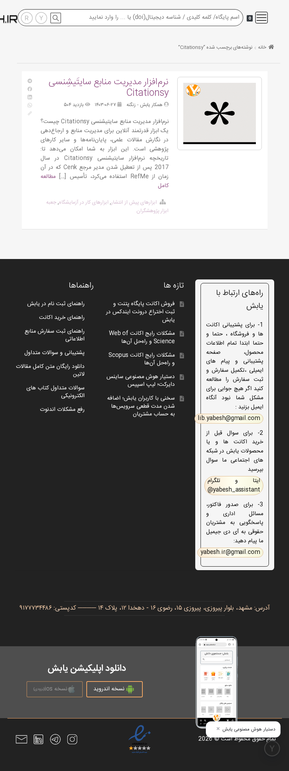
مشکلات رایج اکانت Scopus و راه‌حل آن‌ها (142, 359)
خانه (262, 47)
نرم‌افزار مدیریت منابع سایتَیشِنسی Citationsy (109, 88)
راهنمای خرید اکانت (62, 317)
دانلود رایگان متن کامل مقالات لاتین (50, 371)
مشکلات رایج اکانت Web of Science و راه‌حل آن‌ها (142, 337)
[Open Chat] (272, 748)
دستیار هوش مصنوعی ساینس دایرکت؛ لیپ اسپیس (140, 381)
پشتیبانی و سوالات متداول (54, 353)
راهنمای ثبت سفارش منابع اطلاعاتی (55, 335)
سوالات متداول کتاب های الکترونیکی (55, 392)
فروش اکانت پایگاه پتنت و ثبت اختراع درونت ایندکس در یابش (140, 312)
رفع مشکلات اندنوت (62, 409)
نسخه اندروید (108, 689)
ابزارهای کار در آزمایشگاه (84, 202)
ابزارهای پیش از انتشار (134, 202)
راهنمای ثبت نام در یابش (56, 304)
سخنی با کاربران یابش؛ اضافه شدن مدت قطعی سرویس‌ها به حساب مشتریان (141, 406)
